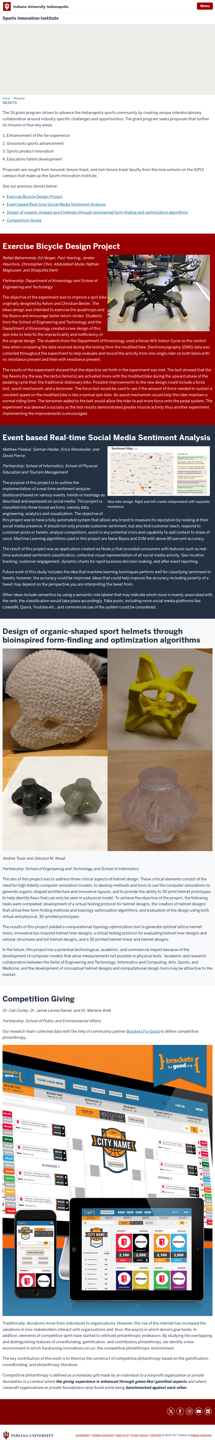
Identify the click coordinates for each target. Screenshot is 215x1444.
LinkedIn (208, 1411)
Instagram (189, 1411)
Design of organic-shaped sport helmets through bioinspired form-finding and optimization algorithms (97, 212)
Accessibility (82, 1435)
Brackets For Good (143, 1031)
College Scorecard (103, 1435)
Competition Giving (24, 220)
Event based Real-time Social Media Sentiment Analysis (56, 204)
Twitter (171, 1411)
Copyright (155, 1435)
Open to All (122, 1435)
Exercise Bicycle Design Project (34, 196)
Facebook (180, 1411)
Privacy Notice (139, 1435)
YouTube (198, 1411)
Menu (205, 6)
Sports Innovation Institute (31, 18)
